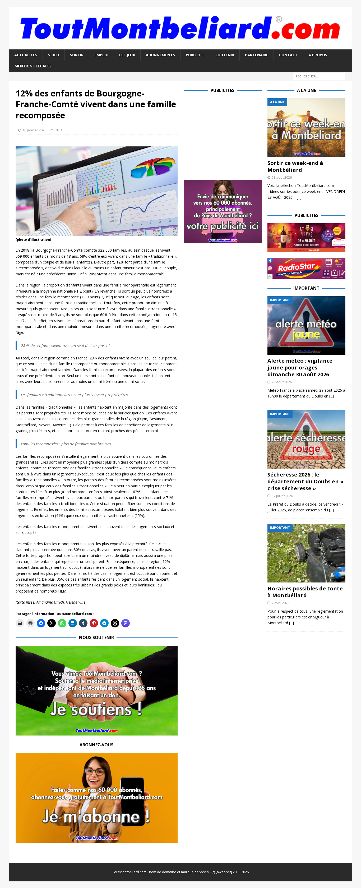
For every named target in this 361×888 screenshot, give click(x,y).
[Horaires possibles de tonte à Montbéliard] (306, 553)
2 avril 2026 (280, 602)
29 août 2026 (282, 382)
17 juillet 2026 (282, 495)
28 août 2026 (282, 177)
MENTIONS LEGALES (33, 65)
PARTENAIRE (256, 54)
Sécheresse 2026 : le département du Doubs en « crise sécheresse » (305, 481)
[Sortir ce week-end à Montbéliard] (306, 127)
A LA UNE (306, 90)
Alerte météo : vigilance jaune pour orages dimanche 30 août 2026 (299, 367)
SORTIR (77, 54)
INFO (58, 130)
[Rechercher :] (319, 75)
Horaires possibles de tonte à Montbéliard (305, 592)
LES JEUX (127, 54)
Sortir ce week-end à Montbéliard (295, 166)
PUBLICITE (195, 54)
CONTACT (288, 54)
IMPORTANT (306, 288)
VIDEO (53, 54)
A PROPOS (317, 54)
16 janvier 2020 (34, 130)
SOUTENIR (224, 54)
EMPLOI (101, 54)
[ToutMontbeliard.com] (180, 46)
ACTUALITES (25, 54)
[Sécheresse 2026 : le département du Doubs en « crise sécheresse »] (306, 439)
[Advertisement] (228, 135)
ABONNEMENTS (160, 54)
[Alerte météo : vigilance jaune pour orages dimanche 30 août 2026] (306, 325)
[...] (299, 197)
